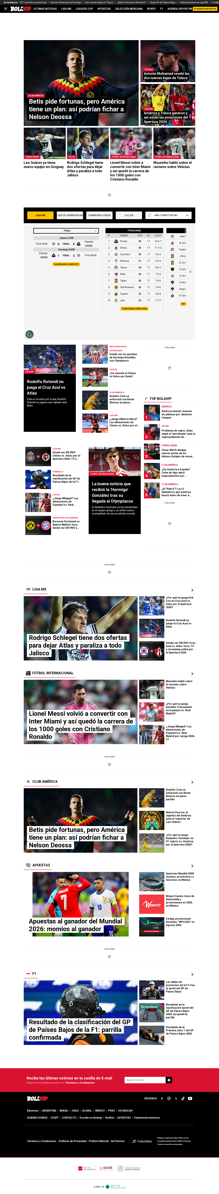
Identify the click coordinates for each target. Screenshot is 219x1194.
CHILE (75, 1110)
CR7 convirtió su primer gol (33, 2)
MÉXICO (100, 1110)
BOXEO (151, 8)
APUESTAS (104, 8)
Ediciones (33, 1110)
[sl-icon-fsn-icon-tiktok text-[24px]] (183, 1098)
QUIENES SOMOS (37, 1117)
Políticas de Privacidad (72, 1141)
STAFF (55, 1117)
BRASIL (64, 1110)
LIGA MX (66, 8)
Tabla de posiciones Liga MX (194, 2)
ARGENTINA (49, 1110)
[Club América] (192, 782)
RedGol (109, 1117)
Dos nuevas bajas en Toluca (99, 2)
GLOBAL (87, 1110)
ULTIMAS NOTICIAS (45, 8)
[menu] (6, 9)
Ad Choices (118, 1141)
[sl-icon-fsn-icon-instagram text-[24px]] (169, 1098)
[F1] (192, 974)
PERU (111, 1110)
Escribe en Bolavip (91, 1117)
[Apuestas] (192, 866)
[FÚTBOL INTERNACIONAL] (192, 674)
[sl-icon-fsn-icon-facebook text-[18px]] (162, 1098)
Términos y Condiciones (80, 1082)
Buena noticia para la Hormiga (66, 2)
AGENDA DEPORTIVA (180, 8)
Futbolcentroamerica (147, 1117)
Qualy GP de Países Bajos (162, 2)
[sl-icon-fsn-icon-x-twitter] (176, 1098)
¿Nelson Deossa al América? (131, 2)
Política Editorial (99, 1141)
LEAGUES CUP (84, 8)
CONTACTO (69, 1117)
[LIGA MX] (192, 590)
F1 (161, 8)
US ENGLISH (125, 1110)
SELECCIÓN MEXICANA (129, 8)
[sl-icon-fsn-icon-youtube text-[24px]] (190, 1098)
